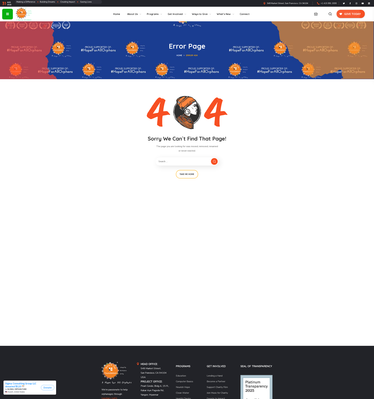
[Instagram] (356, 3)
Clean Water (182, 392)
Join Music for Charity (217, 392)
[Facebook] (350, 3)
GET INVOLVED (216, 366)
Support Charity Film (217, 387)
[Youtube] (363, 3)
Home (179, 55)
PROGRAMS (183, 366)
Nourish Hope (183, 387)
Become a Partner (216, 381)
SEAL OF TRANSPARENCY (256, 366)
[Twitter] (344, 3)
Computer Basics (184, 381)
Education (181, 375)
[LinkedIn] (369, 3)
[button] (315, 14)
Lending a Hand (215, 375)
